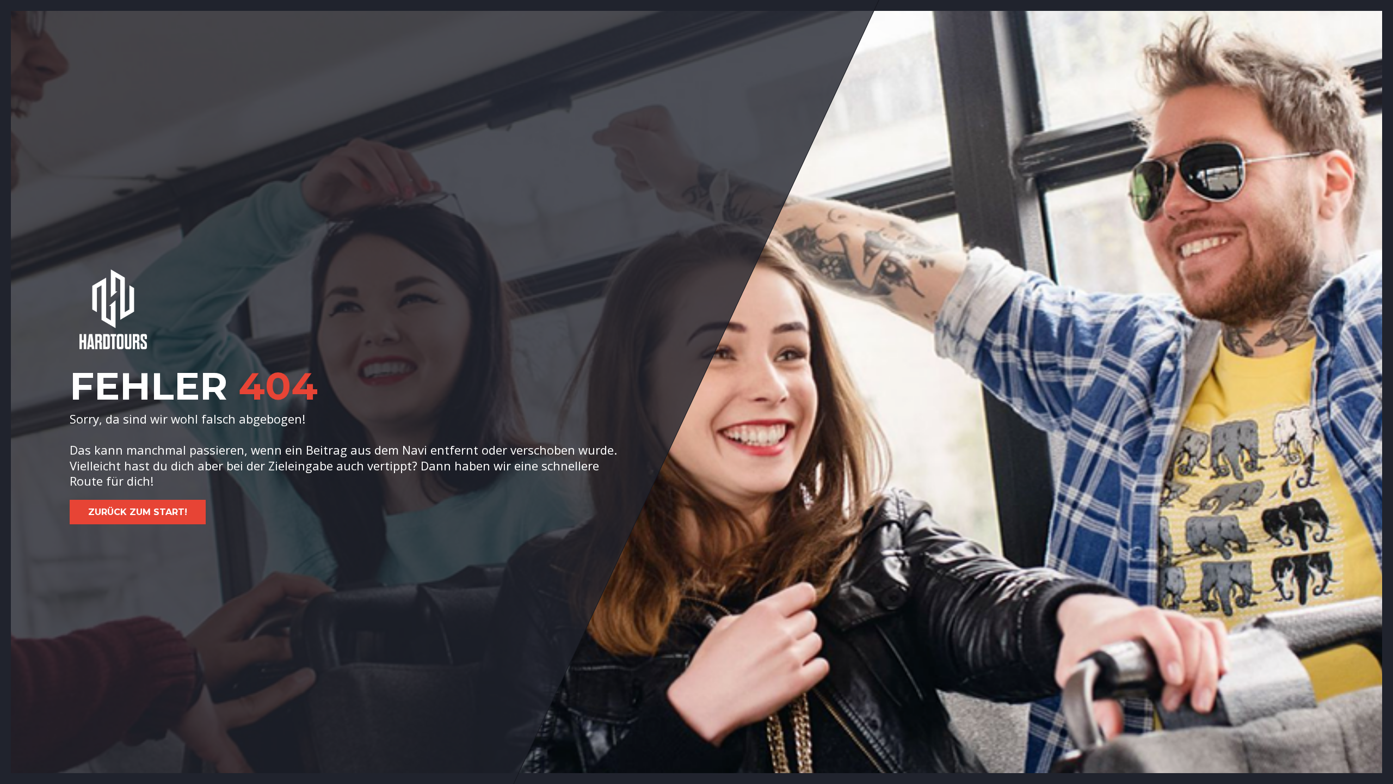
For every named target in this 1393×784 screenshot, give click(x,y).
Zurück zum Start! (137, 512)
